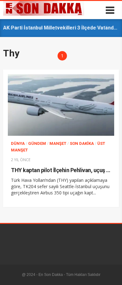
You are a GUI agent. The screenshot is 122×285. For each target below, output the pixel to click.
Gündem (37, 143)
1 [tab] (62, 55)
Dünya (18, 143)
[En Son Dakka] (43, 14)
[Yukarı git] (111, 274)
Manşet (57, 143)
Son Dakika (82, 143)
